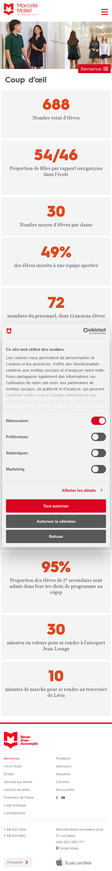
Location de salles (17, 790)
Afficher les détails (79, 490)
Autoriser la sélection (56, 521)
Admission (63, 766)
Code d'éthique (15, 805)
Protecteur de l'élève (19, 798)
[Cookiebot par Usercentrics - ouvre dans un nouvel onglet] (83, 331)
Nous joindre (65, 790)
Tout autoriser (56, 506)
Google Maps (69, 848)
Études (9, 774)
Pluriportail (15, 862)
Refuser (56, 536)
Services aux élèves (18, 782)
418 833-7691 (16, 830)
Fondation (63, 758)
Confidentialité (14, 813)
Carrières (62, 782)
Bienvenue (92, 69)
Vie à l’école (13, 766)
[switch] (98, 437)
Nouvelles (63, 774)
